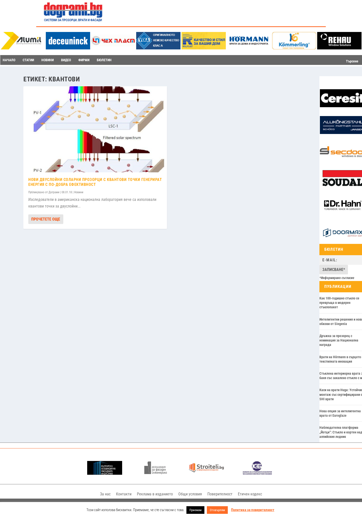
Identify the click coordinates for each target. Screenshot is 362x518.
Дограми (54, 192)
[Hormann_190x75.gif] (249, 48)
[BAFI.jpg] (104, 473)
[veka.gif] (158, 48)
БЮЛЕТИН (104, 60)
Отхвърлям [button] (217, 510)
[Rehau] (339, 48)
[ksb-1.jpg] (257, 473)
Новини (78, 192)
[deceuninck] (68, 48)
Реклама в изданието (155, 494)
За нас (105, 494)
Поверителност (219, 494)
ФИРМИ (83, 60)
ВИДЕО (66, 60)
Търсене (352, 61)
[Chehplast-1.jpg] (113, 48)
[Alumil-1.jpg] (22, 48)
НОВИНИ (47, 60)
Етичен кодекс (250, 494)
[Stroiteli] (206, 473)
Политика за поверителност (252, 510)
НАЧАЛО (9, 60)
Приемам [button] (195, 510)
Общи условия (190, 494)
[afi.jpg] (155, 473)
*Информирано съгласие (336, 278)
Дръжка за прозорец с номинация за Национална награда (338, 340)
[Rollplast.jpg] (203, 48)
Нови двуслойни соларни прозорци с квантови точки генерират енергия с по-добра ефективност (95, 182)
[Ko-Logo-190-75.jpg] (294, 48)
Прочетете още (45, 219)
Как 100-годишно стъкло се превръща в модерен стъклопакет (339, 302)
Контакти (124, 494)
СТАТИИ (28, 60)
